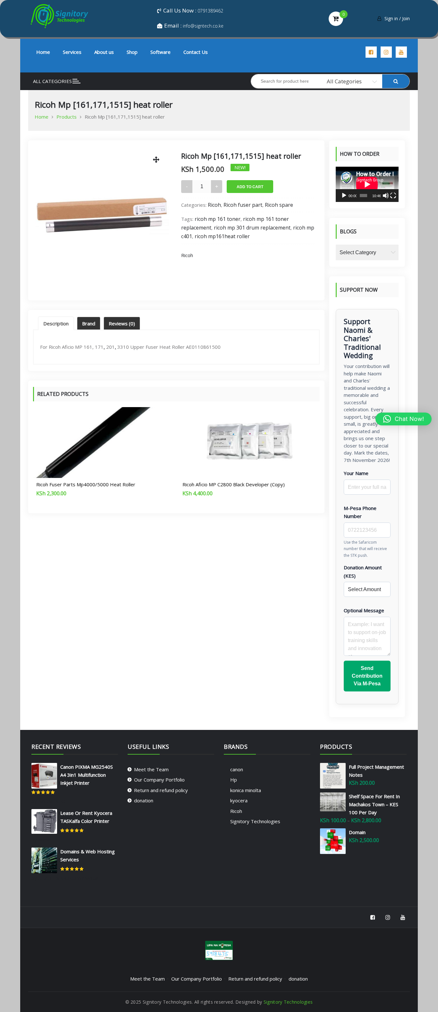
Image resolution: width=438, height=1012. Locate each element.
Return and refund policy (161, 790)
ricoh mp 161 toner (217, 218)
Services (72, 52)
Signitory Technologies (255, 821)
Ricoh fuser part (242, 204)
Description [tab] (56, 323)
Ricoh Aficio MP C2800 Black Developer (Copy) (233, 484)
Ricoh (214, 204)
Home (43, 52)
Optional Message (364, 610)
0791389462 (210, 11)
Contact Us (195, 52)
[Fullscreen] (393, 195)
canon (236, 769)
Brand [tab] (88, 323)
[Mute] (386, 195)
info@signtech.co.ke (203, 26)
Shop (132, 52)
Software (160, 52)
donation (143, 800)
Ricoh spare (279, 204)
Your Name (356, 473)
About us (104, 52)
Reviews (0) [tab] (122, 323)
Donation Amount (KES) (363, 571)
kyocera (239, 800)
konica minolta (245, 790)
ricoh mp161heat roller (222, 236)
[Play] (344, 195)
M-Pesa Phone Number (360, 512)
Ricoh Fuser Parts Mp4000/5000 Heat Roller (85, 484)
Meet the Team (151, 769)
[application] (367, 184)
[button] (403, 419)
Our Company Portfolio (159, 779)
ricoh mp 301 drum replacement (252, 227)
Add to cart (250, 187)
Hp (233, 779)
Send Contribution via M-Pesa (367, 675)
